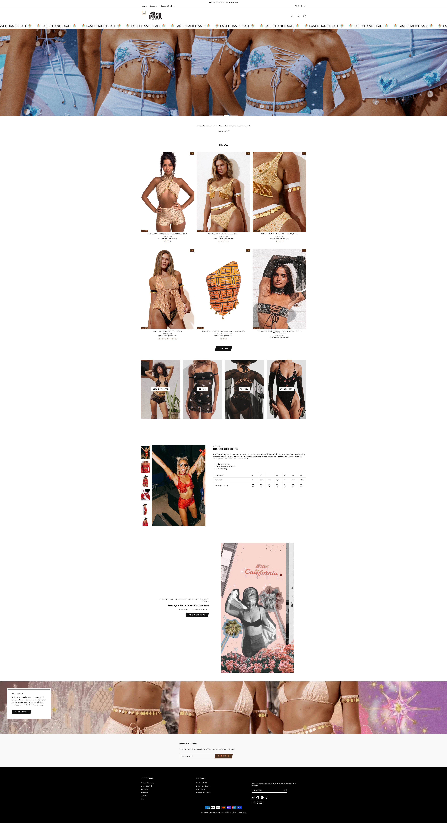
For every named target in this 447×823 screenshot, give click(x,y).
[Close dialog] (266, 392)
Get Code (201, 427)
